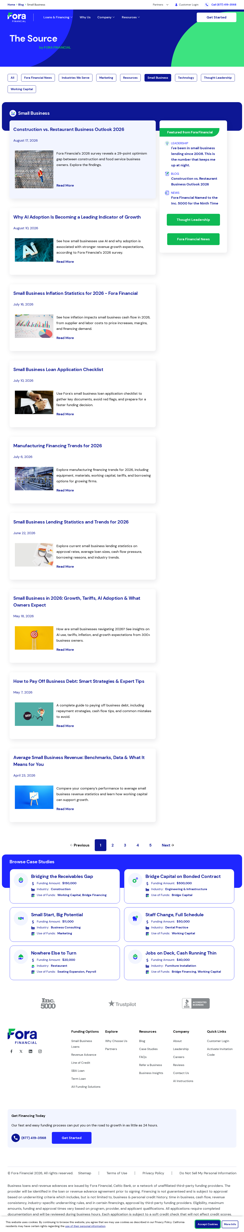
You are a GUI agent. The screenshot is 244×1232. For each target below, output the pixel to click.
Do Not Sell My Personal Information (208, 1173)
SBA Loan (77, 1071)
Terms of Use (117, 1173)
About (177, 1041)
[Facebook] (11, 1054)
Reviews (178, 1065)
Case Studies (148, 1049)
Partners (111, 1049)
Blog (21, 4)
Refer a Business (150, 1065)
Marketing (106, 78)
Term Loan (78, 1079)
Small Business (158, 78)
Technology (186, 78)
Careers (178, 1057)
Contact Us (181, 1073)
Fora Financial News (38, 78)
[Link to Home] (21, 17)
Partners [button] (158, 4)
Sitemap (84, 1173)
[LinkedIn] (30, 1054)
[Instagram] (40, 1054)
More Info (230, 1224)
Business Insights (151, 1073)
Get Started (216, 17)
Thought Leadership (218, 78)
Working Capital (22, 89)
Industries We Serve (75, 78)
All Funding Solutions (85, 1087)
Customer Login (218, 1041)
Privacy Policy (153, 1173)
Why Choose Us (116, 1041)
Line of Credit (80, 1063)
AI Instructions (183, 1081)
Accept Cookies (208, 1224)
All (12, 78)
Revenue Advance (83, 1055)
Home (11, 4)
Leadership (181, 1049)
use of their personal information (85, 1226)
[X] (21, 1054)
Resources (130, 78)
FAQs (143, 1057)
